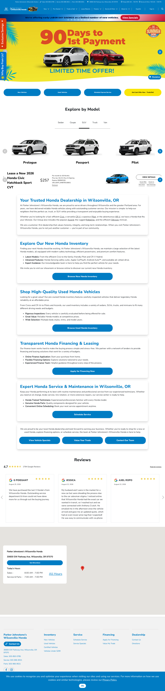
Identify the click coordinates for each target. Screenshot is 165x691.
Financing (108, 634)
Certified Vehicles (51, 647)
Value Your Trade (82, 440)
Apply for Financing (110, 640)
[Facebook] (6, 669)
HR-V (117, 216)
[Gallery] (82, 52)
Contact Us (13, 644)
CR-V (78, 216)
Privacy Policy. (109, 679)
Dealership (138, 634)
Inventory (50, 634)
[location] (87, 2)
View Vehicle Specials (39, 440)
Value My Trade (109, 643)
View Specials (130, 17)
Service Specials (79, 643)
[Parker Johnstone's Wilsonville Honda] (21, 8)
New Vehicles (49, 640)
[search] (162, 9)
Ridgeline (90, 219)
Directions (136, 643)
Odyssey (115, 219)
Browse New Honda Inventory (82, 276)
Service (77, 634)
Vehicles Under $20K (52, 651)
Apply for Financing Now (82, 371)
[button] (82, 568)
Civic (62, 216)
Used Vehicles (49, 643)
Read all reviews (155, 467)
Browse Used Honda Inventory (82, 328)
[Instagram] (11, 669)
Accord (71, 219)
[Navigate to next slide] (163, 52)
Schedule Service (82, 414)
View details (148, 177)
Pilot (94, 216)
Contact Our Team (125, 440)
